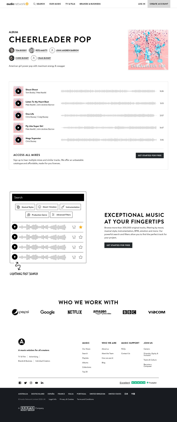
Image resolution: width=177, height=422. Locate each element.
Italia (71, 394)
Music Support (130, 342)
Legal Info (52, 399)
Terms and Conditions (85, 399)
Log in (141, 3)
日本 (126, 394)
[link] (17, 3)
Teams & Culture (150, 360)
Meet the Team (108, 353)
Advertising (33, 356)
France (61, 394)
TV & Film (70, 3)
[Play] (18, 91)
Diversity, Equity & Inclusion (151, 354)
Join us (148, 342)
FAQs (123, 349)
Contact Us (125, 353)
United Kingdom (97, 394)
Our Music (55, 3)
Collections (86, 367)
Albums (85, 362)
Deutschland (37, 394)
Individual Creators (42, 361)
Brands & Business (90, 3)
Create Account (159, 3)
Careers (147, 349)
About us (105, 349)
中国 (133, 394)
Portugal (81, 394)
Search (41, 3)
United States (114, 394)
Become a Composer (148, 365)
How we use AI (107, 358)
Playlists (85, 358)
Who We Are (109, 342)
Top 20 (85, 371)
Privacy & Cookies (67, 399)
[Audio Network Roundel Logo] (21, 341)
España (51, 394)
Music (85, 342)
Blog (103, 362)
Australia (23, 394)
